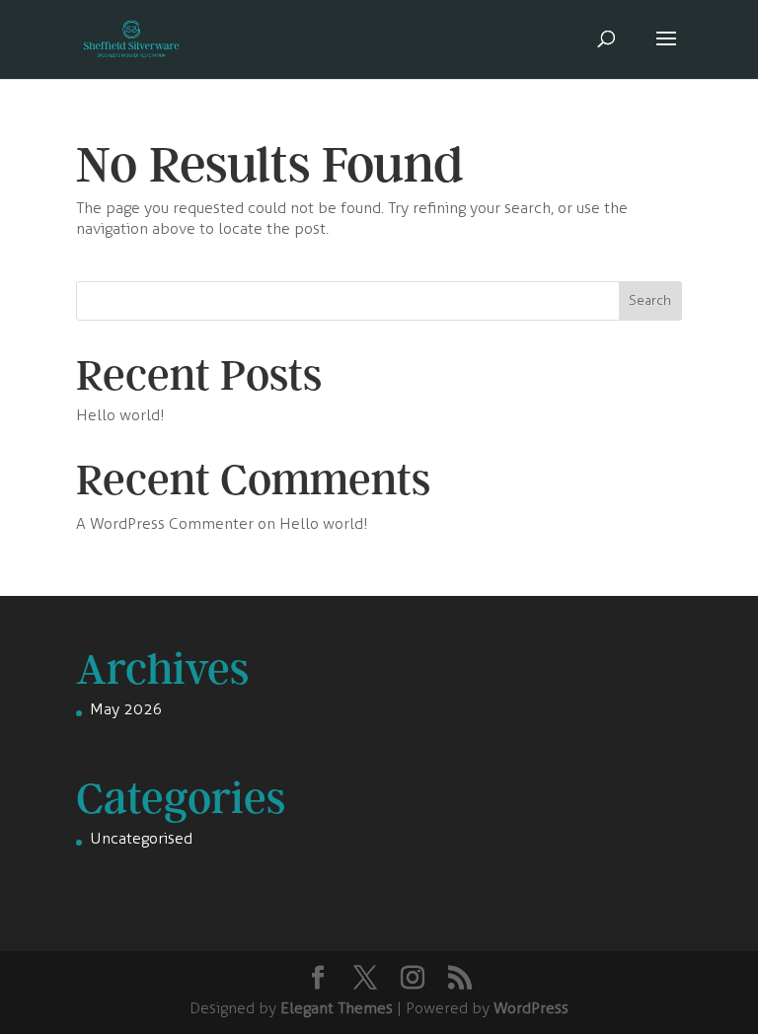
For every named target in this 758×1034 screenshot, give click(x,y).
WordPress (530, 1007)
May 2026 (126, 709)
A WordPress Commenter (165, 523)
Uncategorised (141, 838)
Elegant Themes (336, 1007)
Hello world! (120, 415)
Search (650, 300)
